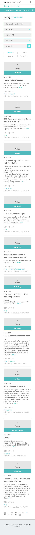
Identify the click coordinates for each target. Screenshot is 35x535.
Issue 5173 (7, 158)
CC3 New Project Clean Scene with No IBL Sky (17, 161)
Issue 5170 (7, 291)
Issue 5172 (7, 211)
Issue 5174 (7, 116)
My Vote (26, 10)
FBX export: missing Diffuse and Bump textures (16, 295)
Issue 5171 (7, 252)
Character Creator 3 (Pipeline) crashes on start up (17, 480)
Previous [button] (2, 10)
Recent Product (9, 10)
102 (19, 513)
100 (12, 513)
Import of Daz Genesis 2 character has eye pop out (15, 256)
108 (16, 514)
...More (20, 87)
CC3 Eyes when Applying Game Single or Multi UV (17, 120)
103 (23, 513)
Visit (23, 52)
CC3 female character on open (17, 336)
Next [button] (32, 10)
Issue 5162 (7, 476)
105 (5, 514)
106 (8, 514)
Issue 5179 (7, 77)
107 (12, 514)
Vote (9, 56)
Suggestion (8, 188)
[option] (9, 10)
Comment (23, 56)
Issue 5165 (7, 435)
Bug (6, 94)
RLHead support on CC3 (14, 386)
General (12, 94)
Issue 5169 (7, 333)
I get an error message (13, 80)
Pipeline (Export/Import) (17, 269)
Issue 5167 (7, 383)
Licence (7, 438)
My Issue (18, 10)
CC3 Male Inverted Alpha (14, 213)
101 (16, 513)
